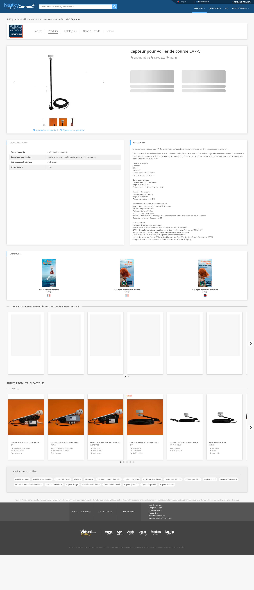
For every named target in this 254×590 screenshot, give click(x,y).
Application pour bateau (152, 479)
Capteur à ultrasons (63, 479)
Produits (198, 8)
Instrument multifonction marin (108, 479)
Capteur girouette (130, 484)
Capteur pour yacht (132, 479)
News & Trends (239, 8)
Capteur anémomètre (54, 484)
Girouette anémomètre (228, 479)
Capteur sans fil (210, 479)
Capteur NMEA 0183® (112, 484)
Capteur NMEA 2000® (173, 479)
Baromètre (89, 479)
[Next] (103, 82)
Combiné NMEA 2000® (90, 484)
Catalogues (215, 8)
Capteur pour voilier (192, 479)
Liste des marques (155, 505)
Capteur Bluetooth (167, 484)
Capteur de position (149, 484)
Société (38, 31)
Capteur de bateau (22, 479)
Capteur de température (42, 479)
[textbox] (75, 6)
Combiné (77, 479)
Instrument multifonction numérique (28, 484)
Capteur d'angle (72, 484)
